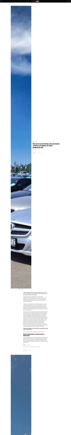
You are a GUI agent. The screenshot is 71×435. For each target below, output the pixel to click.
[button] (1, 1)
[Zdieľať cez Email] (40, 153)
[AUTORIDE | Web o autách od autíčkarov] (35, 1)
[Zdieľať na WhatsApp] (39, 153)
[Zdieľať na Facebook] (33, 153)
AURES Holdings (32, 346)
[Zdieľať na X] (36, 153)
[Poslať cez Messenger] (34, 153)
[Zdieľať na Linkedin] (37, 153)
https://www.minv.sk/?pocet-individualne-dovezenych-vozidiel (33, 331)
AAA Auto (22, 289)
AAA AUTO (19, 289)
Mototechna (38, 346)
